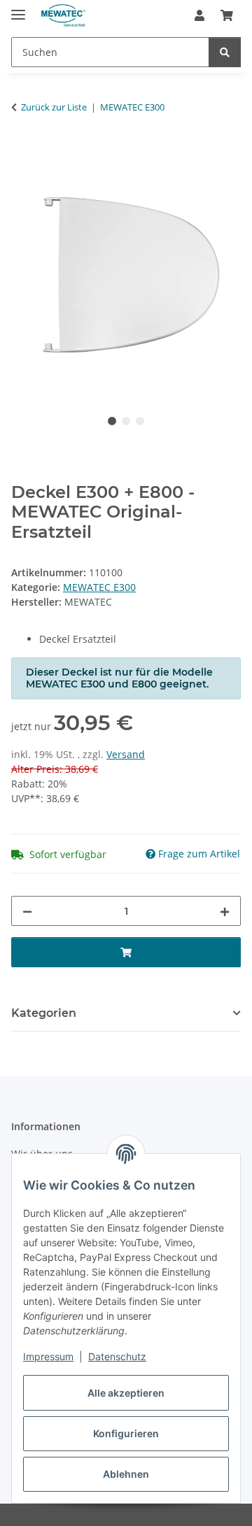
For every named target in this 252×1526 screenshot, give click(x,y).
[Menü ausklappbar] (18, 8)
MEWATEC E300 (99, 587)
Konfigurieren (126, 1433)
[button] (199, 15)
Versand (125, 754)
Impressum (48, 1356)
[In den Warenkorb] (22, 151)
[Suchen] (225, 52)
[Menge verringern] (27, 911)
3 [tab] (140, 421)
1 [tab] (112, 421)
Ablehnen (126, 1474)
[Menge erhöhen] (224, 911)
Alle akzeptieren (126, 1393)
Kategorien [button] (43, 1013)
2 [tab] (126, 421)
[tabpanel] (126, 275)
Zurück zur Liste (54, 107)
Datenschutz (117, 1356)
